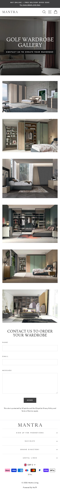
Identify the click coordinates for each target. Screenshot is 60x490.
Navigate (30, 441)
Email (5, 356)
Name (5, 342)
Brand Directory (30, 449)
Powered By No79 (30, 487)
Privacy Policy (48, 408)
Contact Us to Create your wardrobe (29, 52)
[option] (30, 3)
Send (30, 400)
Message (7, 370)
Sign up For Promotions (30, 433)
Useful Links (30, 458)
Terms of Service (27, 411)
